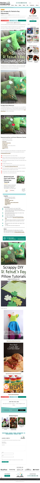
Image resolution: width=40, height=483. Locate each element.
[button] (25, 31)
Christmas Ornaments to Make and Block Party (36, 42)
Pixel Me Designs (18, 479)
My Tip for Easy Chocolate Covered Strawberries (36, 62)
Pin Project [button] (12, 190)
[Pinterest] (18, 3)
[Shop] (26, 3)
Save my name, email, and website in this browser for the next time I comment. (12, 459)
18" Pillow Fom (7, 201)
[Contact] (24, 3)
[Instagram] (19, 3)
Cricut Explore (4, 145)
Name (3, 452)
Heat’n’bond (4, 141)
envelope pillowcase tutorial (5, 153)
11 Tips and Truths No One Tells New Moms (30, 61)
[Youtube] (21, 3)
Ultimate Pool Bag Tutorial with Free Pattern (21, 426)
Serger (3, 148)
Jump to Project (10, 22)
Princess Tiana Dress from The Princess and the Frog (5, 428)
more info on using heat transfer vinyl (11, 166)
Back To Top (38, 479)
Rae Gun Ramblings (5, 3)
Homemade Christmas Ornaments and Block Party (29, 42)
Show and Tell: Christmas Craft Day (30, 34)
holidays (2, 9)
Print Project (17, 22)
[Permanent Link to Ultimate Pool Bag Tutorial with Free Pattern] (21, 424)
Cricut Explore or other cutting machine (11, 202)
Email (3, 455)
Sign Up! (7, 475)
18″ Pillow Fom (4, 144)
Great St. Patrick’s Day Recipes (13, 394)
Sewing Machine (8, 203)
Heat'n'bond (7, 199)
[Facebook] (16, 3)
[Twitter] (23, 3)
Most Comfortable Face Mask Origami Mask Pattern (30, 53)
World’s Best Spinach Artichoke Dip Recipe (36, 53)
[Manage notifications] (1, 477)
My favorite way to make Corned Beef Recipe (13, 373)
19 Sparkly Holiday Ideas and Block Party (36, 34)
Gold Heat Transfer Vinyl (9, 200)
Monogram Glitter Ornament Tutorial (13, 429)
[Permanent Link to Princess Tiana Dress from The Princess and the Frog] (5, 426)
